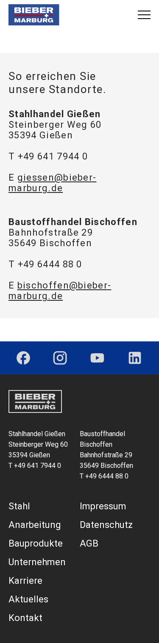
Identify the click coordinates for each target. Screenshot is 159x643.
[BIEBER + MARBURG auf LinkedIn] (135, 358)
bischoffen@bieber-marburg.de (59, 290)
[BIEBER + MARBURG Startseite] (33, 14)
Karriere (25, 580)
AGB (89, 543)
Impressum (103, 506)
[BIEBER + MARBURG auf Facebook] (23, 358)
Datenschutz (106, 524)
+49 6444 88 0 (50, 264)
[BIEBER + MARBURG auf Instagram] (60, 358)
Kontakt (25, 618)
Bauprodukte (35, 543)
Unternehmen (37, 562)
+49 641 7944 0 (53, 156)
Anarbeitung (34, 524)
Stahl (19, 506)
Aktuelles (28, 599)
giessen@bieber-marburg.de (52, 182)
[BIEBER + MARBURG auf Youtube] (97, 358)
